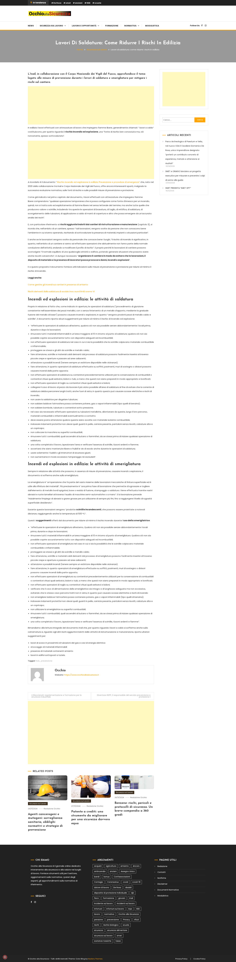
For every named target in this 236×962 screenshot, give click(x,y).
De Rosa (57, 3)
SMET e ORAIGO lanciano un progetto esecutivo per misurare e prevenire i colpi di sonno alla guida (185, 175)
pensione (98, 919)
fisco (96, 898)
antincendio (100, 871)
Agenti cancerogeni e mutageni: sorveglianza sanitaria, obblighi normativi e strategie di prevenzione (45, 822)
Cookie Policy (199, 959)
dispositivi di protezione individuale (110, 892)
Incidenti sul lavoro (126, 903)
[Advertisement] (91, 105)
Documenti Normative (168, 889)
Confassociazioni (122, 876)
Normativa (130, 25)
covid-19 (136, 882)
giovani (121, 898)
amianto (124, 866)
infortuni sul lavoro (115, 908)
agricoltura (111, 866)
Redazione (162, 866)
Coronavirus (113, 882)
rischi (96, 925)
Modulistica (152, 25)
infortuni (98, 908)
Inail (37, 661)
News (31, 25)
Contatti (161, 872)
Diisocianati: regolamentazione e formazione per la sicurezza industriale (56, 696)
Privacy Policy (181, 959)
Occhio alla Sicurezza (128, 914)
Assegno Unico (128, 871)
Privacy (126, 919)
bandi (96, 876)
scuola (98, 3)
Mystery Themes (95, 958)
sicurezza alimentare (117, 930)
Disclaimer (162, 884)
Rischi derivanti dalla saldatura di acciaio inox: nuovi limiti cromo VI (61, 291)
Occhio (60, 670)
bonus (107, 876)
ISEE (88, 3)
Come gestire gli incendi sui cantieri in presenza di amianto (58, 284)
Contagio (98, 882)
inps (130, 908)
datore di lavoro (101, 887)
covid (125, 882)
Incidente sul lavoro (103, 903)
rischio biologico (111, 925)
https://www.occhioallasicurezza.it (81, 674)
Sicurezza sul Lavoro (51, 25)
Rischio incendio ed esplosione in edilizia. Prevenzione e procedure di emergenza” (98, 182)
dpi (132, 892)
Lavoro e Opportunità (84, 25)
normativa (109, 914)
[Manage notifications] (5, 957)
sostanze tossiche (102, 941)
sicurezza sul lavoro (103, 935)
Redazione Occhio (52, 808)
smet (68, 3)
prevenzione (46, 661)
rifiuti (136, 919)
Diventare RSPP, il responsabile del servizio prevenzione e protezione (124, 696)
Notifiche (161, 878)
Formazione (111, 25)
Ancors (136, 866)
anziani (78, 3)
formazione (108, 898)
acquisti (98, 866)
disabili (128, 887)
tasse (118, 941)
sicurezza (98, 930)
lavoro (97, 914)
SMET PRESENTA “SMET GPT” (178, 188)
